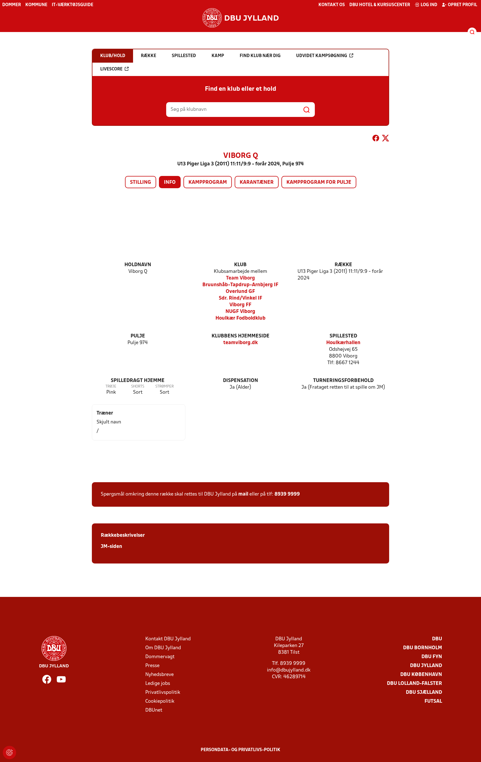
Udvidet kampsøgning (321, 56)
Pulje (138, 336)
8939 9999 (287, 494)
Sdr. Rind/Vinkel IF (240, 298)
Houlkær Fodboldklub (240, 318)
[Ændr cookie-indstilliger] (9, 752)
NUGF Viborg (240, 311)
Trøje (110, 386)
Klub (240, 265)
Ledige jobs (157, 683)
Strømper (164, 386)
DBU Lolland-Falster (414, 683)
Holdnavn (137, 265)
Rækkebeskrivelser (123, 535)
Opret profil (462, 5)
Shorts (137, 386)
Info (170, 182)
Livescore (111, 69)
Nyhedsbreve (159, 674)
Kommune (36, 5)
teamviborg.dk (240, 342)
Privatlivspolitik (162, 692)
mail (243, 494)
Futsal (433, 701)
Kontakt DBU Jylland (168, 639)
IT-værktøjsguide (72, 5)
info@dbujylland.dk (288, 670)
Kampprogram (207, 182)
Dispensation (240, 380)
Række (343, 265)
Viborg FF (240, 305)
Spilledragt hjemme (138, 380)
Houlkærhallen (343, 342)
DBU (437, 639)
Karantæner (257, 182)
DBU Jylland (426, 665)
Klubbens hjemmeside (240, 336)
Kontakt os (331, 5)
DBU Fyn (431, 657)
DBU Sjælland (424, 692)
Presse (152, 665)
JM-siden (111, 546)
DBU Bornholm (422, 648)
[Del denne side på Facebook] (375, 139)
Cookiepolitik (159, 701)
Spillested (343, 336)
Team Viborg (240, 278)
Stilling (140, 182)
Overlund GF (240, 291)
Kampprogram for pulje (318, 182)
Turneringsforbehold (343, 380)
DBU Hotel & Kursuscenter (379, 5)
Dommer (11, 5)
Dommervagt (160, 657)
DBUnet (153, 710)
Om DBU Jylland (163, 648)
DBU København (421, 674)
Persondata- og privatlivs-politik (240, 750)
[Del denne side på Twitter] (385, 139)
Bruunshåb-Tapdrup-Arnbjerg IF (240, 285)
